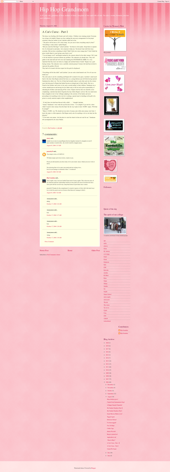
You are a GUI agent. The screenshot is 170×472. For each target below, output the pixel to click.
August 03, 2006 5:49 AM (54, 172)
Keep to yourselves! (112, 434)
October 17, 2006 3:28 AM (54, 226)
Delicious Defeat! (112, 420)
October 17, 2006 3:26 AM (54, 204)
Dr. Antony (107, 251)
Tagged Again (111, 417)
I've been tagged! (111, 423)
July (109, 453)
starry (48, 138)
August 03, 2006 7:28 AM (54, 193)
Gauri (105, 257)
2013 (107, 361)
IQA (105, 265)
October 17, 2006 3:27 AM (54, 215)
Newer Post (44, 250)
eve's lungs (106, 254)
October (110, 391)
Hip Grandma (51, 178)
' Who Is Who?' (111, 440)
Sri (104, 289)
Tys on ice (106, 308)
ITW (105, 267)
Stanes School (107, 294)
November (111, 388)
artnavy (106, 246)
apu (105, 241)
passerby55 (50, 151)
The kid (106, 302)
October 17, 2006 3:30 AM (54, 238)
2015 (107, 355)
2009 (107, 373)
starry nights (107, 297)
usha (105, 316)
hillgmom (106, 262)
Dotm (105, 249)
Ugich (105, 310)
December (110, 384)
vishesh (106, 318)
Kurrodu (106, 270)
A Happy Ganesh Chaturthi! (114, 405)
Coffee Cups (110, 428)
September (111, 394)
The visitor (107, 305)
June (109, 456)
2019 (107, 346)
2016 (107, 352)
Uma (105, 313)
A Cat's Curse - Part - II (113, 443)
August (110, 397)
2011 (107, 367)
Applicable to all (111, 437)
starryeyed (106, 300)
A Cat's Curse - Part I (112, 446)
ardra (105, 243)
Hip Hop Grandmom (64, 9)
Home (70, 250)
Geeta (105, 259)
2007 (107, 379)
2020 (107, 343)
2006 (107, 382)
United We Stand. (112, 449)
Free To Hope (110, 425)
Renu (105, 278)
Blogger (93, 468)
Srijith (105, 292)
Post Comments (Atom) (53, 255)
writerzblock (107, 321)
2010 (107, 370)
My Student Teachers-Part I (114, 411)
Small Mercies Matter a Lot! (114, 414)
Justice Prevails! (111, 431)
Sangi (105, 281)
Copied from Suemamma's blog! (116, 402)
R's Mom (106, 275)
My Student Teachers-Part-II (115, 408)
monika (106, 273)
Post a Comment (49, 241)
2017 (107, 349)
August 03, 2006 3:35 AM (54, 145)
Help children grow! (112, 399)
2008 (107, 376)
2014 (107, 358)
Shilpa (105, 283)
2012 (107, 364)
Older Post (96, 250)
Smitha (106, 286)
